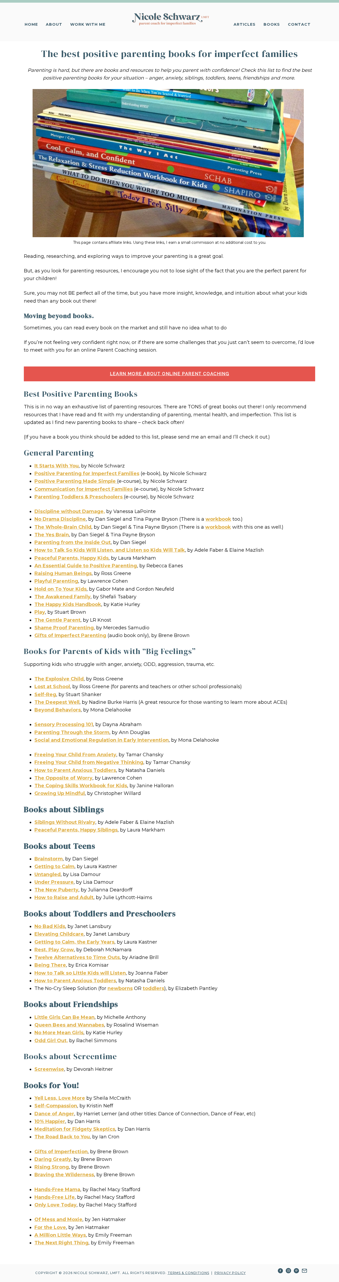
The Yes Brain (51, 535)
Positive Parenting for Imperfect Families (86, 473)
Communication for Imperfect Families (83, 489)
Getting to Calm (54, 866)
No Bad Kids (49, 926)
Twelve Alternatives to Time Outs (77, 957)
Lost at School (52, 686)
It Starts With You (56, 466)
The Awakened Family (62, 597)
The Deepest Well (56, 702)
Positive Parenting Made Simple (75, 481)
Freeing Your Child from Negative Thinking (88, 762)
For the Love (50, 1227)
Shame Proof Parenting (64, 628)
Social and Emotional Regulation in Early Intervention (101, 740)
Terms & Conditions (188, 1273)
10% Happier (49, 1121)
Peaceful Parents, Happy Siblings (76, 830)
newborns (120, 988)
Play (39, 612)
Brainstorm (48, 859)
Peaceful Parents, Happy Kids (71, 558)
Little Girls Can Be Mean (64, 1017)
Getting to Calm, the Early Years (74, 942)
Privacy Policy (230, 1273)
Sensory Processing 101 (63, 724)
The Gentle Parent (57, 620)
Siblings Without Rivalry (64, 822)
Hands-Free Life (54, 1197)
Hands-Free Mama (57, 1189)
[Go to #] (304, 1271)
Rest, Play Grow (54, 950)
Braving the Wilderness (64, 1175)
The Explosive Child (59, 679)
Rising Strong (51, 1167)
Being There (50, 965)
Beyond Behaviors (57, 710)
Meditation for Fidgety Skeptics (74, 1129)
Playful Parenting (56, 581)
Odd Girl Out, (51, 1041)
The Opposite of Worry (63, 778)
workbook (218, 519)
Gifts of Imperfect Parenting (70, 635)
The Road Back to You (62, 1137)
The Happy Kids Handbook (67, 604)
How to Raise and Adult (63, 897)
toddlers (153, 988)
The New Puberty (56, 890)
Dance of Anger (54, 1114)
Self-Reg (45, 694)
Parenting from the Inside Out (72, 542)
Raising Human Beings (63, 573)
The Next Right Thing (61, 1243)
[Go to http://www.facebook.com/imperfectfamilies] (280, 1271)
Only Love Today (55, 1205)
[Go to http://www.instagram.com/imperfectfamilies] (288, 1271)
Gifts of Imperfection (61, 1152)
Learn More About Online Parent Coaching (169, 373)
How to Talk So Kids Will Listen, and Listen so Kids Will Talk (109, 550)
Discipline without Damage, (69, 511)
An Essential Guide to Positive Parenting (85, 566)
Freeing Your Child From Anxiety (75, 755)
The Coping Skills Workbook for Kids (80, 786)
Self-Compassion (55, 1106)
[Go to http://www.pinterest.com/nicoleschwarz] (296, 1271)
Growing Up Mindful (59, 793)
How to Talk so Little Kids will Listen (80, 973)
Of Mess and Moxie (58, 1219)
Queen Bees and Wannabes (69, 1025)
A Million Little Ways (60, 1235)
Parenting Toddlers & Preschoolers (79, 497)
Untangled (47, 874)
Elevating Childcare (59, 934)
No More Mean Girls (58, 1033)
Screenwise (49, 1069)
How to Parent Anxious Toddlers (75, 770)
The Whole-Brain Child (62, 527)
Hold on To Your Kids (60, 589)
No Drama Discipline (60, 519)
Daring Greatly (52, 1159)
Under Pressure (54, 882)
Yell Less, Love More (59, 1098)
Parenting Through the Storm (71, 732)
